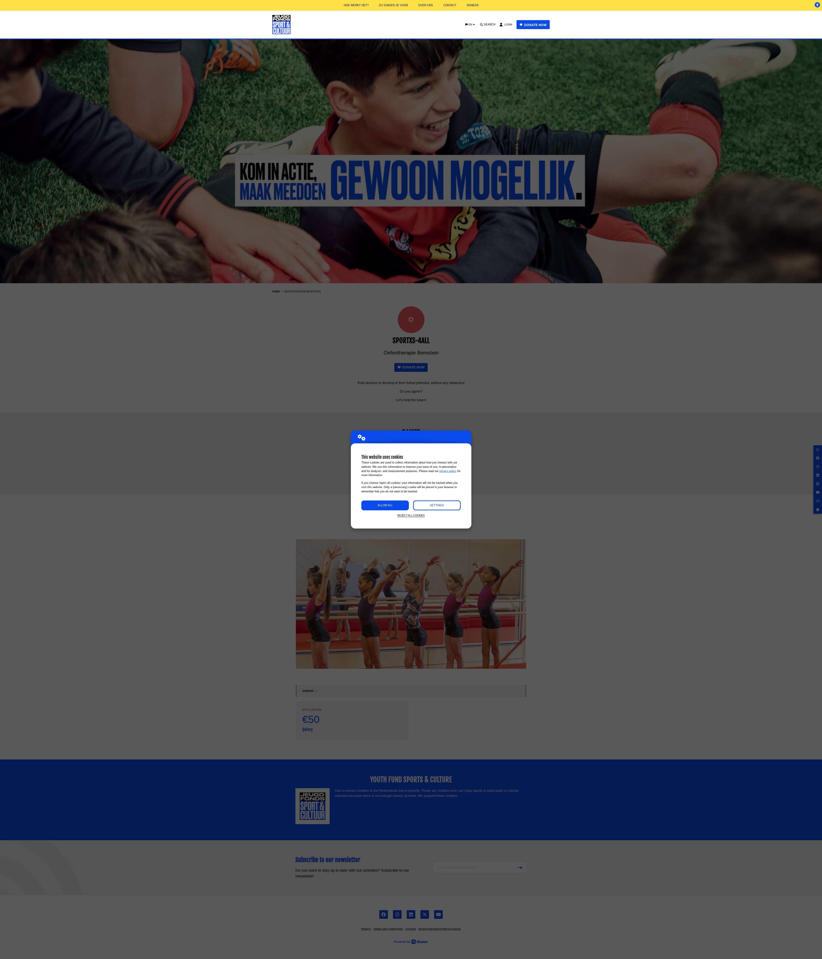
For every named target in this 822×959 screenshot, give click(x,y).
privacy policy (447, 471)
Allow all (385, 505)
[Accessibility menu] (817, 4)
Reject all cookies (411, 515)
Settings (437, 505)
